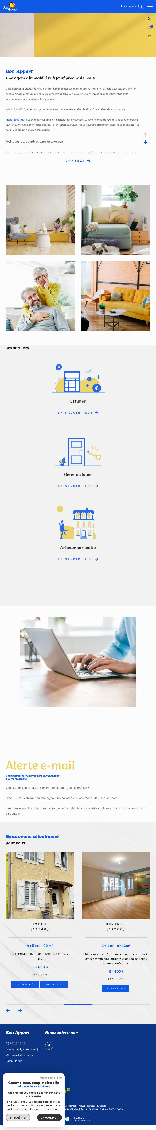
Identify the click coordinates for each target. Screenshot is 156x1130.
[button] (19, 1010)
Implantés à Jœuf (15, 120)
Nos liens (93, 1109)
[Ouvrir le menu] (150, 6)
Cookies (120, 1109)
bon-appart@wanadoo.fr (23, 1049)
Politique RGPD (107, 1109)
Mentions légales (70, 1109)
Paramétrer (18, 1117)
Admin (84, 1109)
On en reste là (49, 1077)
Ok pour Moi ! (49, 1117)
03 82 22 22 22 (15, 1044)
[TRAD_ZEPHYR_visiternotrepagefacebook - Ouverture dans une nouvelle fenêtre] (49, 1046)
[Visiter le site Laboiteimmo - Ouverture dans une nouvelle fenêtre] (78, 1116)
